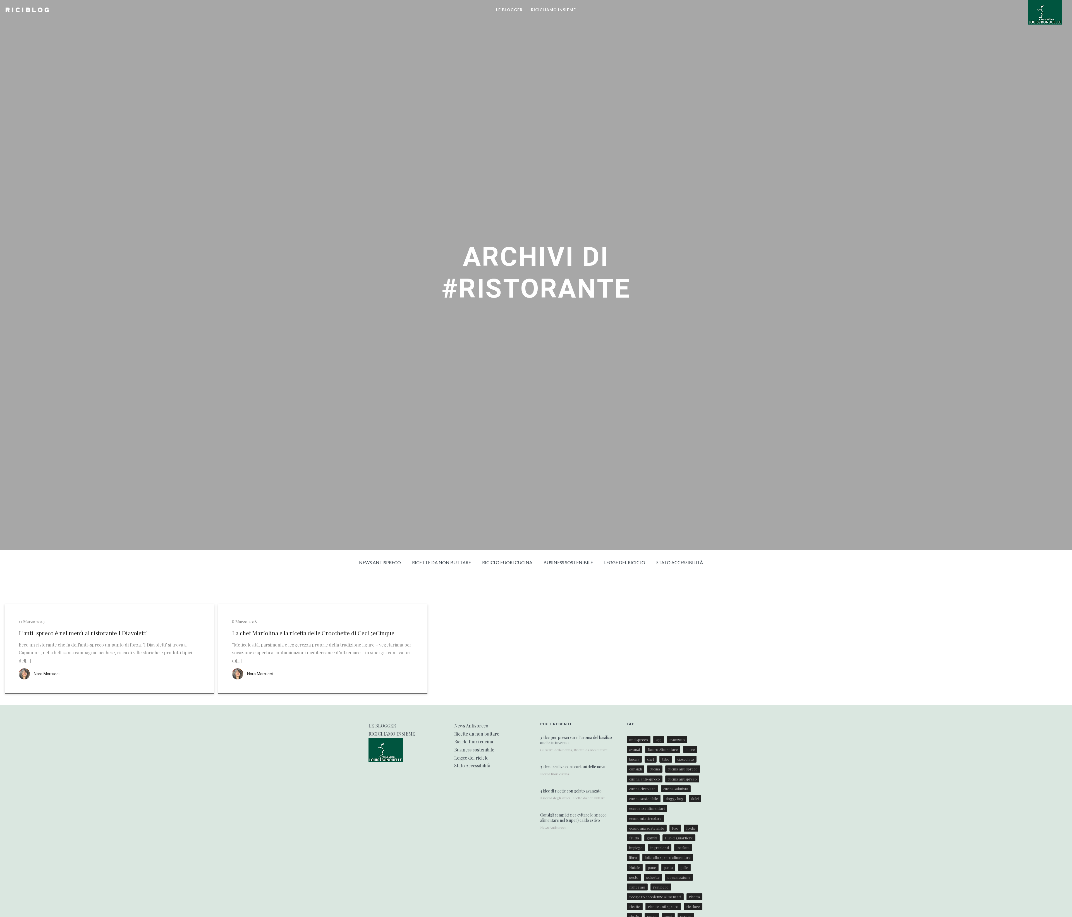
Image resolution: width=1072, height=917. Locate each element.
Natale (634, 867)
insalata (683, 847)
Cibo (665, 759)
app (659, 739)
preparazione (678, 877)
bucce (690, 749)
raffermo (637, 887)
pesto (633, 877)
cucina (655, 769)
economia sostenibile (646, 828)
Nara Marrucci (46, 674)
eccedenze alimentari (647, 808)
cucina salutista (675, 788)
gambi (652, 837)
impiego (636, 847)
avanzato (677, 739)
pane (652, 867)
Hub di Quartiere (679, 837)
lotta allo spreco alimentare (668, 857)
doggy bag (674, 798)
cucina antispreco (682, 779)
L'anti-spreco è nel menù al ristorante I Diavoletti (83, 632)
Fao (675, 828)
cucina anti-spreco (644, 779)
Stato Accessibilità (679, 562)
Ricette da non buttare (441, 562)
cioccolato (685, 759)
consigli (635, 769)
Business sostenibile (568, 562)
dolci (695, 798)
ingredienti (659, 847)
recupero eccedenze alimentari (655, 896)
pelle (684, 867)
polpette (653, 877)
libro (633, 857)
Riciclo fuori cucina (507, 562)
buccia (634, 759)
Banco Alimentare (663, 749)
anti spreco (638, 739)
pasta (668, 867)
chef (650, 759)
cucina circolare (642, 788)
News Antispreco (380, 562)
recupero (661, 887)
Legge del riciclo (624, 562)
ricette (634, 906)
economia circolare (645, 818)
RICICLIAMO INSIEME (553, 9)
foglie (691, 828)
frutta (634, 837)
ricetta (694, 896)
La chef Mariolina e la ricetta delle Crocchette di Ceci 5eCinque (313, 632)
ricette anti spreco (663, 906)
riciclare (693, 906)
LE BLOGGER (509, 9)
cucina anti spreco (683, 769)
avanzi (634, 749)
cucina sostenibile (643, 798)
